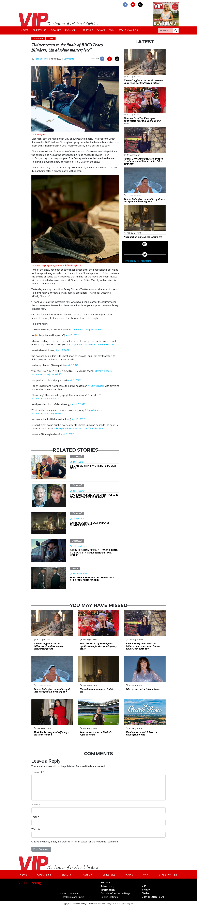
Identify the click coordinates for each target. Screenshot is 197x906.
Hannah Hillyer (41, 58)
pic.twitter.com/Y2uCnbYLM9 (87, 428)
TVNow (146, 889)
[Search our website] (176, 30)
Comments (68, 58)
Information (108, 889)
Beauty (56, 30)
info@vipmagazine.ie (73, 897)
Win (112, 30)
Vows (101, 30)
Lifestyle (86, 30)
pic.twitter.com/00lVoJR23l (45, 398)
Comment (37, 772)
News (24, 30)
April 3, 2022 (72, 335)
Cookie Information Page (115, 893)
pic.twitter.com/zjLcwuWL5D (46, 374)
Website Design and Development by (116, 903)
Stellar (145, 893)
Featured (77, 456)
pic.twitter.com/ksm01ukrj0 (99, 344)
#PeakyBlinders (75, 344)
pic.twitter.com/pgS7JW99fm (88, 329)
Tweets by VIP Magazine (138, 260)
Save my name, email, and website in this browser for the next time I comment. (76, 841)
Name (35, 804)
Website (35, 829)
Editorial (105, 882)
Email (35, 816)
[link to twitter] (133, 4)
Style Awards (128, 30)
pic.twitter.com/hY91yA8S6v (46, 413)
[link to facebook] (125, 4)
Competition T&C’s (153, 897)
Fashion (70, 30)
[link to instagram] (140, 4)
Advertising (107, 886)
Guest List (39, 30)
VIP (144, 886)
